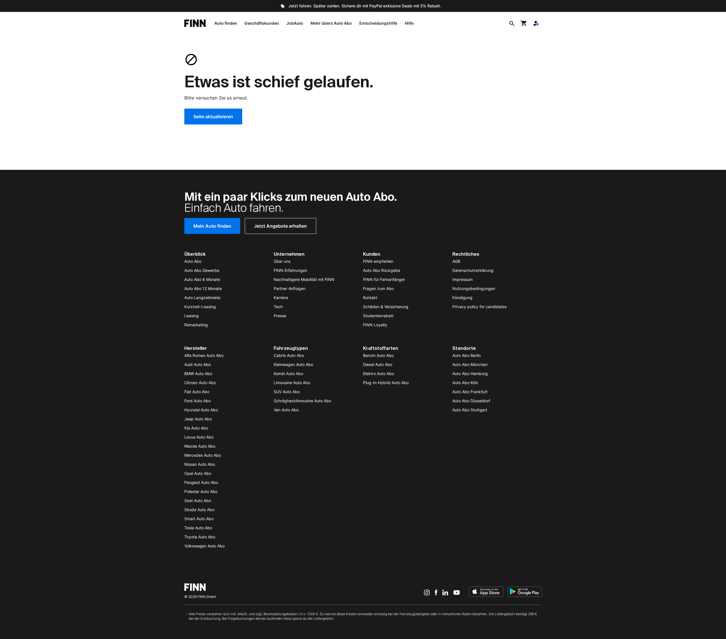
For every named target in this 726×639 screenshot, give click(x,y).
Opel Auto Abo (197, 473)
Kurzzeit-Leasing (200, 306)
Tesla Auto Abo (198, 527)
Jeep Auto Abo (198, 418)
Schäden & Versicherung (385, 306)
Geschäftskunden (261, 23)
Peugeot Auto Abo (201, 482)
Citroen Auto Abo (200, 382)
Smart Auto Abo (199, 518)
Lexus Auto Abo (199, 437)
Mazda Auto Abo (199, 446)
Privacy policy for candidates (479, 306)
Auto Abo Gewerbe (201, 270)
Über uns (282, 261)
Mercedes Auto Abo (202, 455)
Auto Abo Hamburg (470, 373)
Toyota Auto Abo (199, 536)
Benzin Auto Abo (378, 355)
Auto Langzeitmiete (202, 297)
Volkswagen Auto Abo (204, 545)
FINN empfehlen (378, 261)
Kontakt (370, 297)
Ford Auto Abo (197, 400)
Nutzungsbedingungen (473, 288)
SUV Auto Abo (287, 391)
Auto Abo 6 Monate (202, 279)
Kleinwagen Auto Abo (293, 364)
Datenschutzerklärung (472, 270)
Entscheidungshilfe (378, 23)
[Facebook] (436, 592)
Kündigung (462, 297)
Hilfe (409, 23)
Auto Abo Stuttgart (469, 409)
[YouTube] (456, 592)
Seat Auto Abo (197, 500)
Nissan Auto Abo (199, 464)
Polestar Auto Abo (201, 491)
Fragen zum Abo (378, 288)
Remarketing (196, 324)
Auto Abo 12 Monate (203, 288)
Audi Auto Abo (197, 364)
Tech (278, 306)
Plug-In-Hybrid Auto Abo (386, 382)
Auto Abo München (469, 364)
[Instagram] (426, 592)
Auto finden (225, 23)
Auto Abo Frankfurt (469, 391)
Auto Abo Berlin (466, 355)
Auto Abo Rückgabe (381, 270)
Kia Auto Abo (196, 428)
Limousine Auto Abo (292, 382)
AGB (456, 261)
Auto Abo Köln (465, 382)
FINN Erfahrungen (290, 270)
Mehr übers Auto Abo (331, 23)
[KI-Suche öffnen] (512, 23)
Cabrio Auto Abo (289, 355)
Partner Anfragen (289, 288)
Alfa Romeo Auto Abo (203, 355)
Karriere (281, 297)
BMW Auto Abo (198, 373)
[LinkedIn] (445, 592)
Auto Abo (192, 261)
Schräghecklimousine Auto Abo (302, 400)
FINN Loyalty (375, 324)
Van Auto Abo (286, 409)
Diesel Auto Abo (377, 364)
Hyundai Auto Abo (201, 409)
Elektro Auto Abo (378, 373)
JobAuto (294, 23)
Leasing (191, 315)
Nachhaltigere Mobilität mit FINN (304, 279)
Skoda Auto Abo (199, 509)
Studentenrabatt (378, 315)
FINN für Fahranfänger (384, 279)
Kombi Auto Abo (288, 373)
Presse (280, 315)
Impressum (462, 279)
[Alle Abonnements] (536, 23)
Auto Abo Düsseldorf (471, 400)
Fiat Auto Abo (196, 391)
